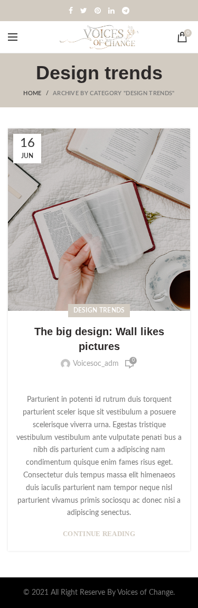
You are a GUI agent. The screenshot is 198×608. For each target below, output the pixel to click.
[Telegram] (125, 10)
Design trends (99, 310)
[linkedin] (111, 10)
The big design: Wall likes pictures (99, 339)
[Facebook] (71, 10)
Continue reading (99, 533)
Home (32, 93)
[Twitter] (84, 10)
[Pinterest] (98, 10)
